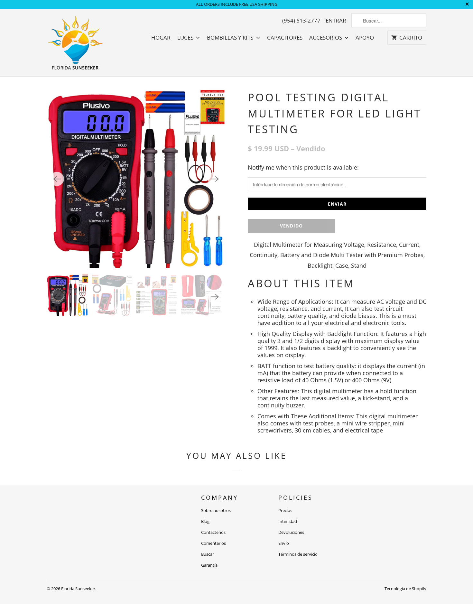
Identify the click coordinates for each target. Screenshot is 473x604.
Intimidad (287, 521)
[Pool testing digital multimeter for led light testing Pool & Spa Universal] (136, 178)
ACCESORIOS (326, 37)
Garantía (209, 565)
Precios (285, 510)
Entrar (336, 20)
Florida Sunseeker (78, 588)
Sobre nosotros (216, 510)
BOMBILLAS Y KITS (231, 37)
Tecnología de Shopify (405, 588)
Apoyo (365, 37)
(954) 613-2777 (301, 20)
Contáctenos (213, 532)
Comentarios (213, 543)
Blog (205, 521)
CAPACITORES (284, 37)
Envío (283, 543)
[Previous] (57, 179)
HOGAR (161, 37)
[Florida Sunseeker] (76, 42)
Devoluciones (291, 532)
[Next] (215, 179)
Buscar (207, 554)
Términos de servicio (298, 554)
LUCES (186, 37)
